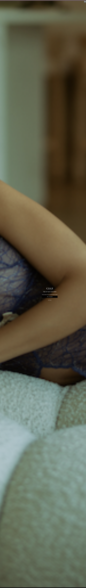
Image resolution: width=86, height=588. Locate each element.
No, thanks (49, 300)
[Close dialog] (85, 1)
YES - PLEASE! (49, 296)
